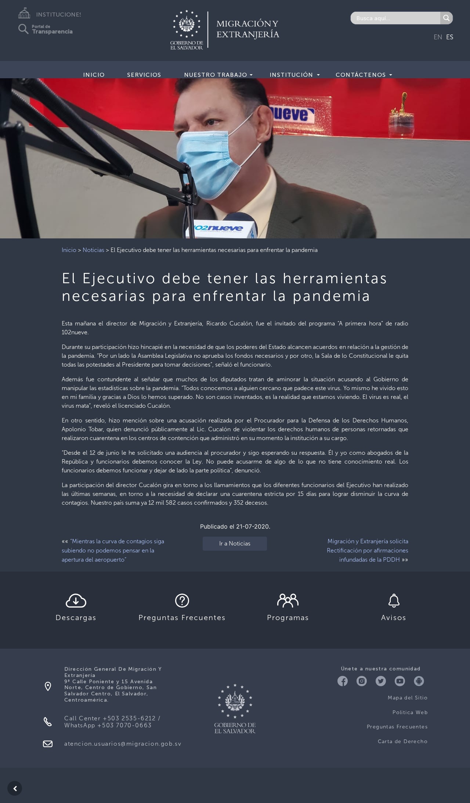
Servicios (144, 74)
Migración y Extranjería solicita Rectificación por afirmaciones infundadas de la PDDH (367, 550)
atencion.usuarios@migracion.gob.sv (122, 743)
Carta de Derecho (403, 741)
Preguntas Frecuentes (397, 727)
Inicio (94, 74)
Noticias (93, 249)
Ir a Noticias (234, 543)
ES (449, 37)
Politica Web (410, 712)
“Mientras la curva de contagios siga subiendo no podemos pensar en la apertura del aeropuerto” (113, 550)
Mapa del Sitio (408, 698)
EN (438, 37)
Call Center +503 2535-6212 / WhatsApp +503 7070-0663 (112, 722)
